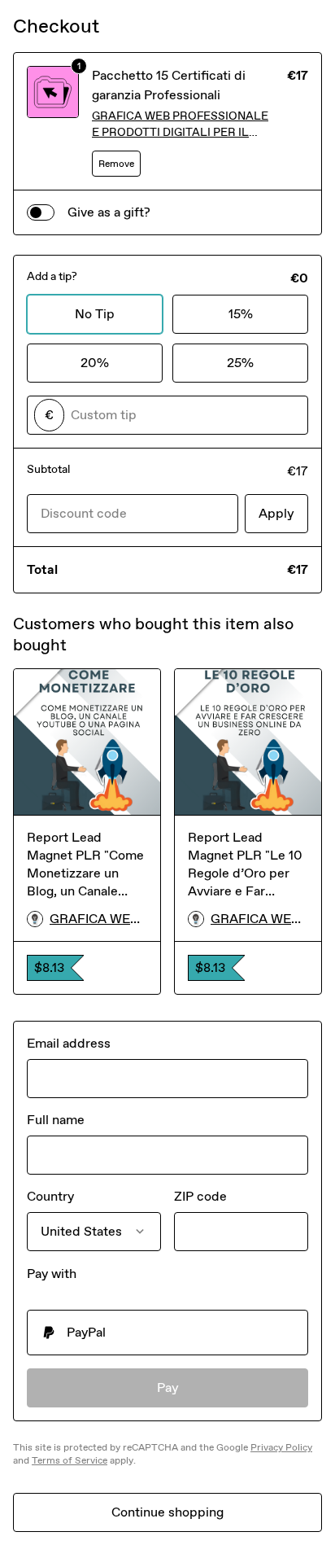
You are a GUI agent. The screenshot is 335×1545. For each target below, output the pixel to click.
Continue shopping (167, 1512)
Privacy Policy (281, 1447)
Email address (69, 1043)
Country (50, 1196)
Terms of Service (69, 1460)
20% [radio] (94, 362)
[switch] (40, 212)
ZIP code (200, 1196)
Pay (168, 1387)
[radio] (167, 1332)
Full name (56, 1119)
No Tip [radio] (95, 314)
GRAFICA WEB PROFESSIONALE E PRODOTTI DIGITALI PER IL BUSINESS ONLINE (180, 125)
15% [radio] (240, 314)
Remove (116, 163)
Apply (276, 513)
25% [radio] (240, 362)
